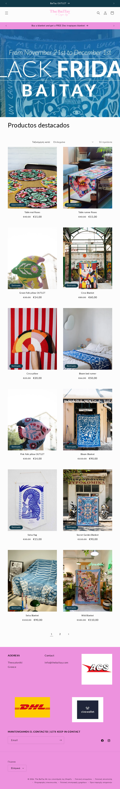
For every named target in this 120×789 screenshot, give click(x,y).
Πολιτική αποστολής (103, 779)
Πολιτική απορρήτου (83, 779)
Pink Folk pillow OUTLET (32, 454)
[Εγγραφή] (60, 740)
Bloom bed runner (87, 373)
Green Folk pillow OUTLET (32, 293)
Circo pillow (32, 373)
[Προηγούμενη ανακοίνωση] (6, 3)
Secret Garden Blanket (88, 535)
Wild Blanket (87, 615)
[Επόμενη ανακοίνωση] (113, 3)
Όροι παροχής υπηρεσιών (101, 782)
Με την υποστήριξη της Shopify (58, 779)
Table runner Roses (87, 212)
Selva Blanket (32, 615)
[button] (6, 13)
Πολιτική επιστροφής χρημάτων (73, 782)
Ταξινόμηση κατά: (41, 142)
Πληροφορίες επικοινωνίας (45, 782)
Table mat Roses (32, 212)
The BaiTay (40, 779)
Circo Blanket (87, 293)
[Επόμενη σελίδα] (68, 634)
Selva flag (32, 535)
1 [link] (51, 633)
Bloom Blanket (88, 454)
